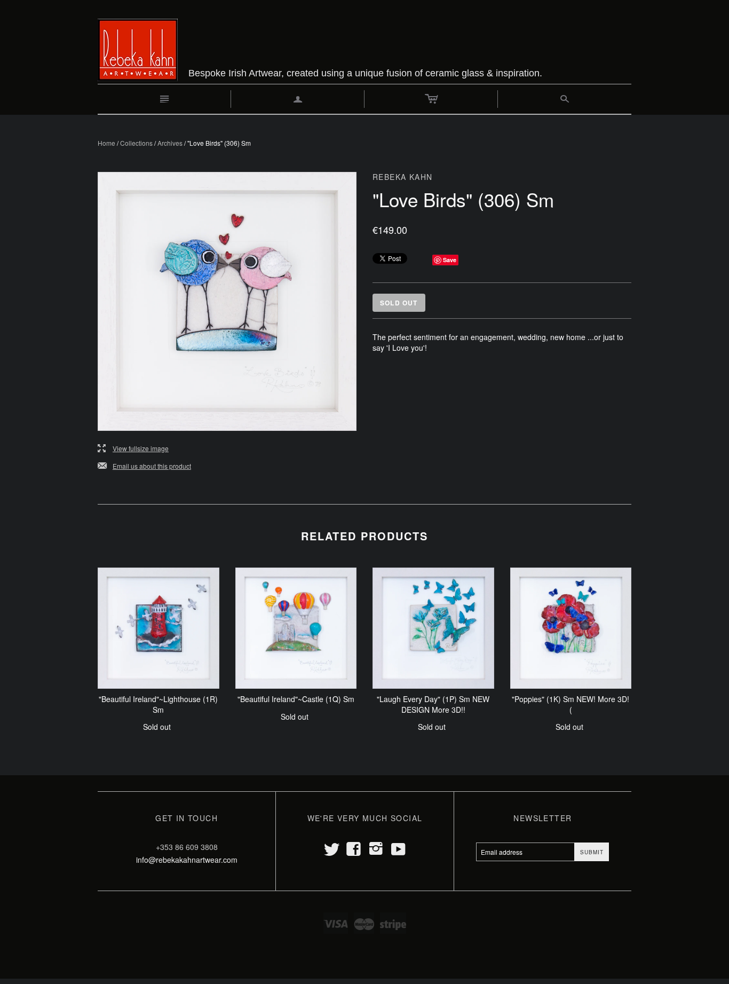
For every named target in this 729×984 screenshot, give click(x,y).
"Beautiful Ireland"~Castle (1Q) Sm (295, 699)
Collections (136, 142)
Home (106, 142)
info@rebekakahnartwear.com (186, 859)
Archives (170, 142)
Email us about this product (144, 466)
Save (449, 260)
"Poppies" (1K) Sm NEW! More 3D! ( (570, 704)
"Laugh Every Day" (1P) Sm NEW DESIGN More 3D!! (433, 704)
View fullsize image (133, 448)
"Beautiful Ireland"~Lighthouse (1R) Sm (158, 704)
